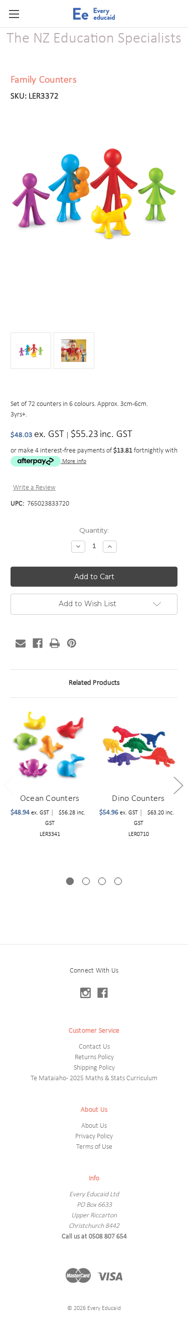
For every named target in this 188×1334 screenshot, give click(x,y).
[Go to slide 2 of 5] (178, 785)
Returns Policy (94, 1057)
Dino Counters (138, 798)
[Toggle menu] (14, 14)
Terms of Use (94, 1147)
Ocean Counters (50, 798)
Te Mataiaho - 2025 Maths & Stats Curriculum (94, 1078)
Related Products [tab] (94, 683)
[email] (21, 643)
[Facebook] (38, 643)
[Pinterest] (72, 643)
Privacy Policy (94, 1136)
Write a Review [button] (34, 488)
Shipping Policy (94, 1068)
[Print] (55, 643)
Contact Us (94, 1047)
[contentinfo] (94, 1139)
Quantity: (94, 530)
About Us (94, 1126)
